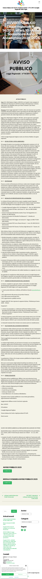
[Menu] (39, 1)
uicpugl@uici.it (9, 561)
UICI (21, 18)
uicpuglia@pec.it (36, 290)
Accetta (7, 574)
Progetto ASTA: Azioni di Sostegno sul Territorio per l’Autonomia (9, 528)
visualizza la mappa (11, 563)
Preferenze (20, 574)
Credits (27, 576)
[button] (25, 565)
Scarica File (7, 470)
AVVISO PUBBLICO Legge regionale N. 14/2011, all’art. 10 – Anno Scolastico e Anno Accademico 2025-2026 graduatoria (9, 535)
